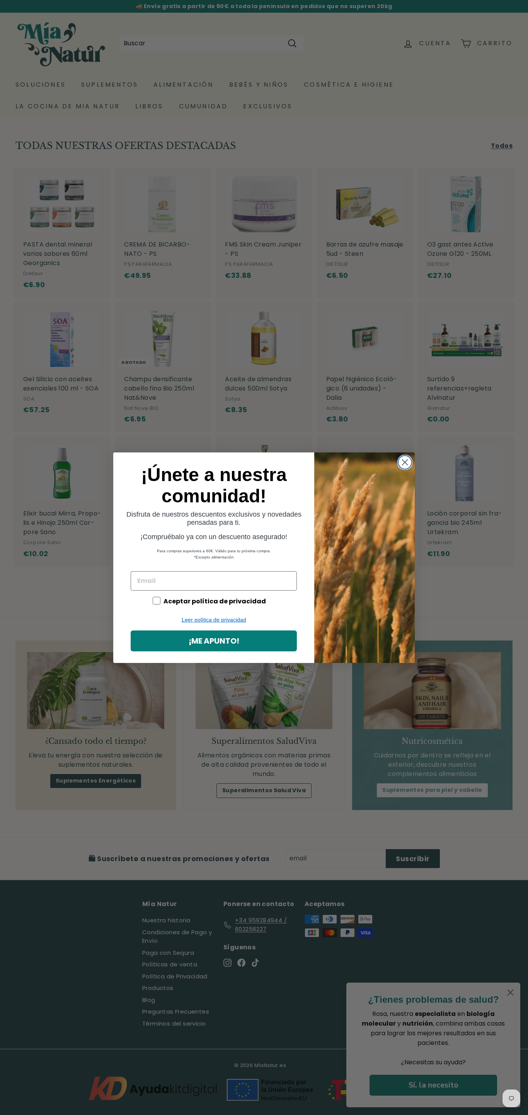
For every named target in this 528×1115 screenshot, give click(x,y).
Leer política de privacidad (214, 620)
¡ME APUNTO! (214, 640)
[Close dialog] (405, 462)
